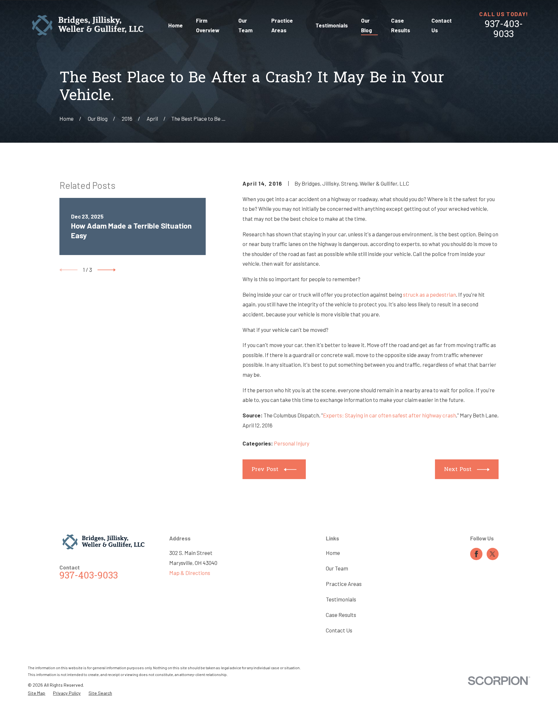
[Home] (88, 25)
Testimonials (341, 599)
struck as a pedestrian (429, 294)
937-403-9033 (504, 30)
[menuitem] (36, 693)
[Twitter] (492, 554)
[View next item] (107, 270)
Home (333, 552)
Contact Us (339, 630)
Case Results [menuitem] (400, 25)
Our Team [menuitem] (245, 25)
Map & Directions (189, 572)
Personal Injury (291, 443)
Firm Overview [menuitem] (207, 25)
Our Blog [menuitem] (366, 25)
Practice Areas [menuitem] (282, 25)
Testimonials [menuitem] (331, 25)
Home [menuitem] (175, 25)
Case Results (341, 614)
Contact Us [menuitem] (441, 25)
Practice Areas (344, 583)
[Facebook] (476, 554)
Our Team (337, 568)
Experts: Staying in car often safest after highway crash (389, 415)
